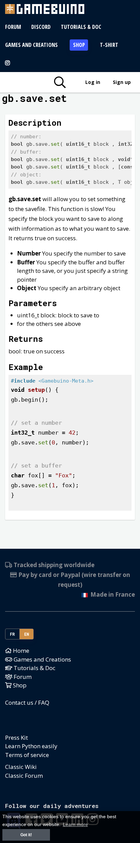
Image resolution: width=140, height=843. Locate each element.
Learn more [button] (75, 824)
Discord (41, 27)
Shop (79, 45)
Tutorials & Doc (81, 27)
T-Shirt (109, 45)
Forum (13, 27)
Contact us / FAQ (27, 702)
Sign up (122, 82)
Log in (92, 82)
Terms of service (27, 755)
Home (20, 650)
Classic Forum (24, 775)
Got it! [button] (26, 834)
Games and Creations (31, 45)
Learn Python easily (31, 746)
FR (12, 634)
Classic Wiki (21, 767)
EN (26, 634)
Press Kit (16, 737)
